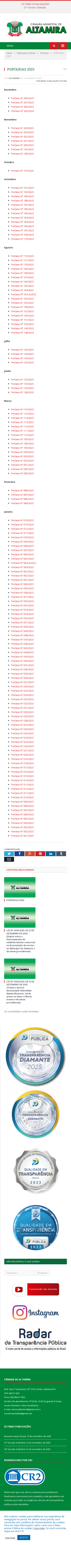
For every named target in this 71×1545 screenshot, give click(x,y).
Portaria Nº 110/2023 (22, 435)
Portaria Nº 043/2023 (22, 656)
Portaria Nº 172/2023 (22, 256)
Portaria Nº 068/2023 (22, 545)
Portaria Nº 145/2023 (22, 349)
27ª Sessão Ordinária (35, 7)
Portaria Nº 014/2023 (22, 780)
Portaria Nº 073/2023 (22, 524)
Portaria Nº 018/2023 (22, 763)
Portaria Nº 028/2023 (22, 720)
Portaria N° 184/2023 (22, 217)
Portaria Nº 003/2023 (22, 827)
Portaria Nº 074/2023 (22, 520)
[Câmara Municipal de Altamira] (35, 28)
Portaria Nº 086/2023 (22, 499)
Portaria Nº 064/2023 (22, 567)
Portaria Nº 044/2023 (22, 652)
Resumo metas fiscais (15, 1436)
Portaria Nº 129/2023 (22, 388)
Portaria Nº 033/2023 (22, 699)
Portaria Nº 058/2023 (22, 592)
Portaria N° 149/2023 (22, 328)
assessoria (27, 1496)
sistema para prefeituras (44, 1492)
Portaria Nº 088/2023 (22, 490)
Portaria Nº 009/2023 (22, 801)
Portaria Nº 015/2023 (22, 776)
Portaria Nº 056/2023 (22, 601)
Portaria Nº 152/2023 (22, 311)
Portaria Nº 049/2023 (22, 631)
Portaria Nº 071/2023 (22, 533)
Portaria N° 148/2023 (22, 332)
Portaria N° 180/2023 (22, 234)
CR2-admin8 (13, 78)
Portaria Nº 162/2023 (22, 302)
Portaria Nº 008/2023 (22, 805)
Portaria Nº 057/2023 (22, 596)
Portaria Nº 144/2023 (22, 353)
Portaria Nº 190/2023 (22, 192)
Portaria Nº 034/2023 (22, 695)
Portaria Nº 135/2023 (22, 379)
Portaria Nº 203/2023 (22, 132)
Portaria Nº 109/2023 (22, 439)
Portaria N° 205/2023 (22, 111)
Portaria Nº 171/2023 (22, 260)
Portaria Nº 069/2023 (22, 541)
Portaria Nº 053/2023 (22, 614)
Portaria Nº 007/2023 (22, 810)
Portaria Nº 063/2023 (22, 571)
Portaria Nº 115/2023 (22, 413)
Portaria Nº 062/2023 (22, 575)
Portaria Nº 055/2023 (22, 605)
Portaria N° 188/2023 (22, 200)
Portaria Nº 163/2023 (22, 298)
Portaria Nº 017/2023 (22, 767)
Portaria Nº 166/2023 (22, 281)
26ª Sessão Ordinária (14, 1449)
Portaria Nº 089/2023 (22, 473)
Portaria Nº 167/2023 (22, 277)
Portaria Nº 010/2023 (22, 797)
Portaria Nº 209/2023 (22, 98)
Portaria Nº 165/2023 (22, 285)
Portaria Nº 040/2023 (22, 669)
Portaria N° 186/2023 (22, 209)
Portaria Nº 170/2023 (22, 264)
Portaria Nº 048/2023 (22, 635)
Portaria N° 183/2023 (22, 221)
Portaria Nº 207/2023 (22, 102)
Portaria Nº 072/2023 (22, 528)
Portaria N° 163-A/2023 (23, 294)
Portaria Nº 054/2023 (22, 609)
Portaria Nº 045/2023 (22, 648)
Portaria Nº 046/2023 (22, 643)
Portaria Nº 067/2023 (22, 550)
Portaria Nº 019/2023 (22, 759)
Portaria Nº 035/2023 (22, 690)
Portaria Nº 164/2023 (22, 290)
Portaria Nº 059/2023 (22, 588)
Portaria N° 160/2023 (22, 315)
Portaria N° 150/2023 (22, 324)
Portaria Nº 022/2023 (22, 746)
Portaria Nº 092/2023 (22, 460)
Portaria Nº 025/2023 (22, 733)
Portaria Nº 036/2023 (22, 686)
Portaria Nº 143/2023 (22, 358)
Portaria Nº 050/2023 (22, 626)
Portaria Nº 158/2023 (22, 307)
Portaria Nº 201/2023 (22, 140)
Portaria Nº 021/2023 (22, 750)
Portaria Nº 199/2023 (22, 149)
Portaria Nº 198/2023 (22, 153)
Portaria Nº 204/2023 (22, 128)
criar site (24, 1492)
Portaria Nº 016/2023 (22, 771)
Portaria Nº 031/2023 (22, 707)
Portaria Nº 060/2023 (22, 584)
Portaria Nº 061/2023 (22, 579)
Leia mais (39, 1528)
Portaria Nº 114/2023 (22, 417)
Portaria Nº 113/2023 (22, 422)
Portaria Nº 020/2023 (22, 754)
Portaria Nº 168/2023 (22, 273)
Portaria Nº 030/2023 (22, 712)
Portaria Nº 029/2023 (22, 716)
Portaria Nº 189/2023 (22, 196)
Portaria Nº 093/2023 (22, 456)
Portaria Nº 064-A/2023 (23, 562)
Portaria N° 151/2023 (22, 319)
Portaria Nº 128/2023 (22, 392)
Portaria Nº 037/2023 (22, 682)
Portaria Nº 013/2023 (22, 784)
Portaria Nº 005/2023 (22, 818)
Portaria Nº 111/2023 (22, 430)
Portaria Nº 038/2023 (22, 677)
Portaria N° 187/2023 (22, 204)
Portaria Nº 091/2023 (22, 464)
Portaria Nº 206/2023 (22, 106)
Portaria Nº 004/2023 (22, 823)
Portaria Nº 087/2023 (22, 494)
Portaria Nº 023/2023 (22, 741)
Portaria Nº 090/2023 (22, 469)
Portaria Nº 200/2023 (22, 145)
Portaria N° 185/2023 (22, 213)
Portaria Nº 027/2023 (22, 724)
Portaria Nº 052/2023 (22, 618)
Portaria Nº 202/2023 (22, 136)
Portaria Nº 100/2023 (22, 447)
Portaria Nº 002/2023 (22, 831)
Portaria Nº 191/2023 (22, 187)
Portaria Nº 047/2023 (22, 639)
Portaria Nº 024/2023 (22, 737)
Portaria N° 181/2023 (22, 230)
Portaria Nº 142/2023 (22, 362)
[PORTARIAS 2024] (20, 887)
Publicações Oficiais (57, 81)
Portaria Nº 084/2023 (22, 503)
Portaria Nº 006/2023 (22, 814)
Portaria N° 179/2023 (22, 238)
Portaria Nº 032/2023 (22, 703)
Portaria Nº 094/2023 (22, 452)
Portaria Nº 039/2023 (22, 673)
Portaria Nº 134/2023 (22, 383)
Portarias (41, 81)
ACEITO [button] (24, 1537)
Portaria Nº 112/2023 (22, 426)
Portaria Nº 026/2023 (22, 729)
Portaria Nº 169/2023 (22, 268)
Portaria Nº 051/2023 (22, 622)
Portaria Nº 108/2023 (22, 443)
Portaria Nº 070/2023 (22, 537)
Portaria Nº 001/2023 (22, 835)
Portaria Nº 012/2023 (22, 788)
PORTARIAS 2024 (15, 900)
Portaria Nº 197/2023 (22, 170)
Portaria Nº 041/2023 (22, 665)
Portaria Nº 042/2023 (22, 660)
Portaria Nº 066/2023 (22, 554)
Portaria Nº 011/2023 (22, 793)
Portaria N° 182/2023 (22, 226)
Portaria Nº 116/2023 (22, 409)
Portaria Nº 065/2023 (22, 558)
